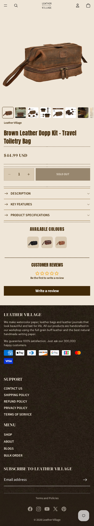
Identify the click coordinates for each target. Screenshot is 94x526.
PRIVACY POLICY (15, 408)
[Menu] (5, 5)
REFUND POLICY (15, 401)
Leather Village (51, 520)
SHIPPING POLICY (16, 395)
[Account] (77, 5)
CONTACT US (13, 388)
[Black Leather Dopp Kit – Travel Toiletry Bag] (33, 242)
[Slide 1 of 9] (8, 112)
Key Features (21, 204)
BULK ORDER (13, 455)
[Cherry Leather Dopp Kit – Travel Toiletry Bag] (47, 242)
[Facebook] (30, 509)
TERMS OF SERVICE (18, 414)
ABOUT (9, 441)
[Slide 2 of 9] (20, 112)
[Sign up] (85, 480)
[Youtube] (47, 509)
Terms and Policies (47, 498)
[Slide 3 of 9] (33, 112)
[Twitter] (55, 509)
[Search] (16, 5)
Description (21, 193)
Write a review (47, 291)
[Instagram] (38, 509)
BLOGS (9, 448)
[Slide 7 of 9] (83, 112)
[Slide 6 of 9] (70, 112)
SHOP (8, 434)
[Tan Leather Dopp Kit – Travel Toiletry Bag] (61, 242)
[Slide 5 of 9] (58, 112)
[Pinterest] (64, 509)
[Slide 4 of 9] (45, 112)
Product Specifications (30, 215)
